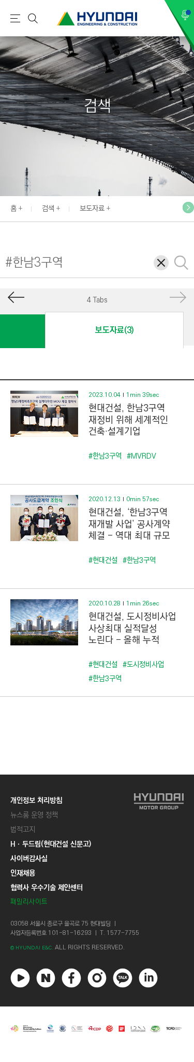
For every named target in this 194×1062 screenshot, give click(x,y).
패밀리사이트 (29, 902)
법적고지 (22, 829)
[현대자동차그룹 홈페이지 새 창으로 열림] (159, 851)
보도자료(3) (114, 330)
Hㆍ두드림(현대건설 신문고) (50, 844)
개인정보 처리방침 (36, 800)
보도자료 (92, 208)
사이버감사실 (29, 858)
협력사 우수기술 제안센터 (46, 887)
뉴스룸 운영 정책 (34, 815)
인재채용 (22, 873)
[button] (188, 207)
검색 (48, 208)
